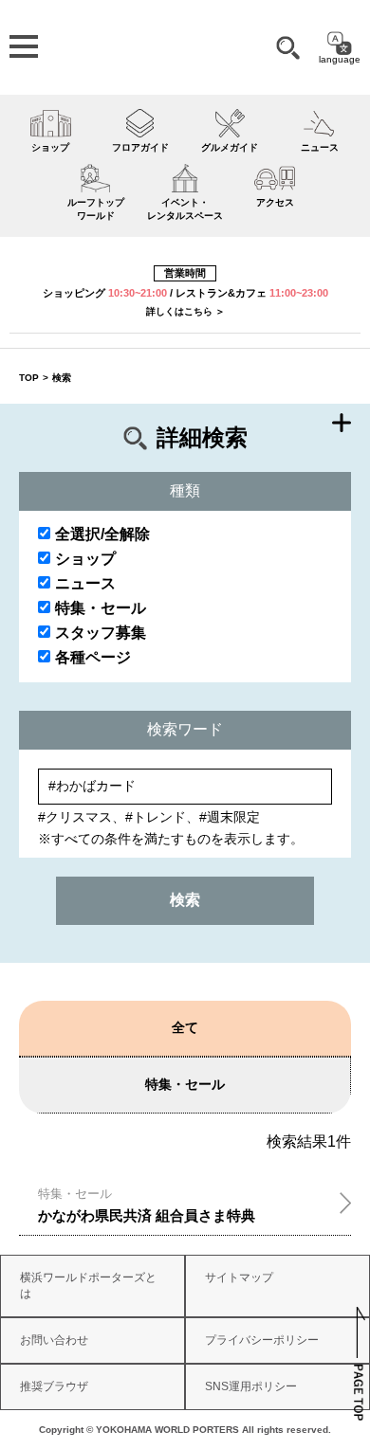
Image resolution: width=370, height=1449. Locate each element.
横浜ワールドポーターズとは (88, 1285)
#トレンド (155, 816)
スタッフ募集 (100, 633)
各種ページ (93, 657)
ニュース (85, 583)
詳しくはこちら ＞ (185, 311)
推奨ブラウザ (54, 1386)
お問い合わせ (54, 1340)
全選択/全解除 (102, 534)
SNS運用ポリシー (251, 1386)
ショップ (85, 559)
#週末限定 (229, 816)
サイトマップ (239, 1277)
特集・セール (100, 608)
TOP (29, 377)
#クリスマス (75, 816)
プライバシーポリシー (262, 1340)
